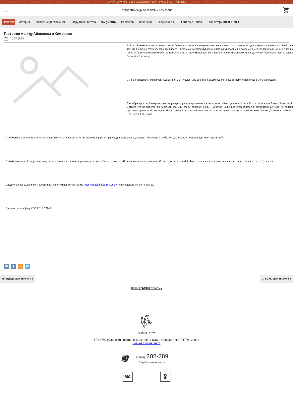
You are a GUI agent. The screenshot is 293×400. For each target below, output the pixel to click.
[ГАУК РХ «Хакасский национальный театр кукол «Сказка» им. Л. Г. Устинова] (146, 321)
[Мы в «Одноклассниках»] (165, 377)
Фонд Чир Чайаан (192, 22)
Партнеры (127, 22)
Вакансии (145, 22)
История (24, 22)
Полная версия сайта (146, 343)
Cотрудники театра (83, 22)
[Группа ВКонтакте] (128, 377)
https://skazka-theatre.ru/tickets (102, 184)
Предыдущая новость (17, 278)
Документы (108, 22)
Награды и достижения (50, 22)
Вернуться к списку (146, 288)
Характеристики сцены (223, 22)
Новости (8, 22)
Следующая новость (276, 278)
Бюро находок (166, 22)
